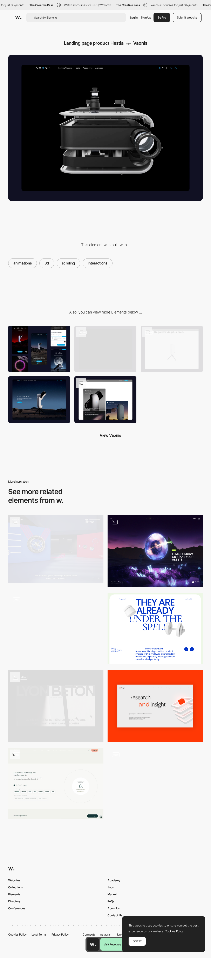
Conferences (16, 908)
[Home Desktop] (105, 349)
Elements (14, 894)
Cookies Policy (17, 934)
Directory (14, 901)
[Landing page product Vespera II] (172, 349)
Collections (15, 887)
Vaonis (140, 43)
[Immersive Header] (55, 628)
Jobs (111, 887)
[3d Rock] (155, 783)
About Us (114, 908)
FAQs (111, 901)
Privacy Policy (60, 934)
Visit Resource (112, 944)
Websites (14, 880)
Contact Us (115, 915)
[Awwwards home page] (93, 944)
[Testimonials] (155, 628)
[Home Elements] (55, 706)
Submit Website (187, 17)
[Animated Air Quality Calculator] (55, 783)
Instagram (106, 934)
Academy (114, 880)
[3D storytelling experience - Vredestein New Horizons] (55, 549)
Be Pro (162, 17)
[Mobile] (39, 349)
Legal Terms (39, 934)
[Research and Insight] (155, 706)
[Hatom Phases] (155, 551)
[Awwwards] (18, 17)
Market (112, 894)
